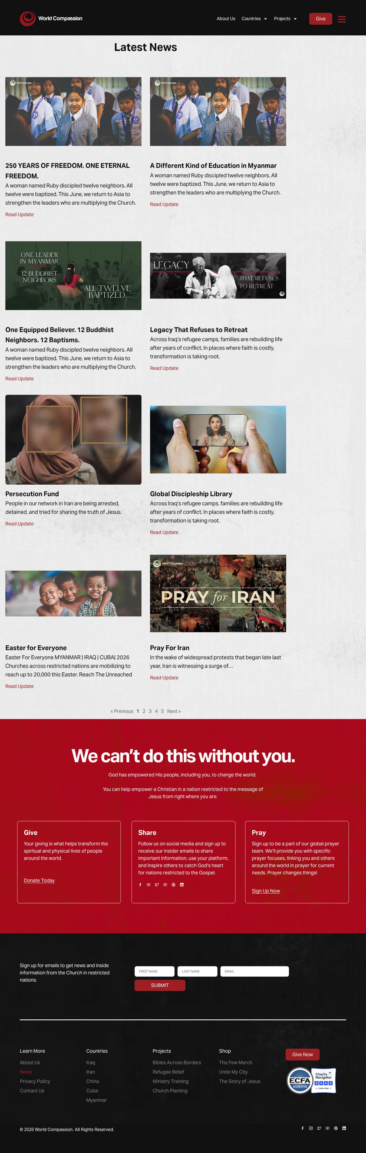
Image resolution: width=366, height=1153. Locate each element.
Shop (225, 1051)
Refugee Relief (168, 1072)
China (92, 1081)
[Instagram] (311, 1128)
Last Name (186, 964)
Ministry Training (171, 1081)
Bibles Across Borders (177, 1062)
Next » (174, 711)
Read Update (19, 214)
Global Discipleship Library (191, 494)
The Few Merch (235, 1062)
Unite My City (233, 1072)
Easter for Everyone (36, 648)
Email (225, 964)
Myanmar (96, 1100)
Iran (90, 1072)
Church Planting (170, 1091)
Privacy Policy (35, 1081)
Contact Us (32, 1091)
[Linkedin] (182, 885)
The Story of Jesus (239, 1081)
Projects (282, 18)
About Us (226, 18)
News (26, 1072)
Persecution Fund (32, 494)
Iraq (90, 1062)
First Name (144, 964)
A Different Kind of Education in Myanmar (213, 165)
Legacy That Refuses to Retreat (199, 330)
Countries (251, 18)
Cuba (92, 1091)
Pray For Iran (169, 648)
